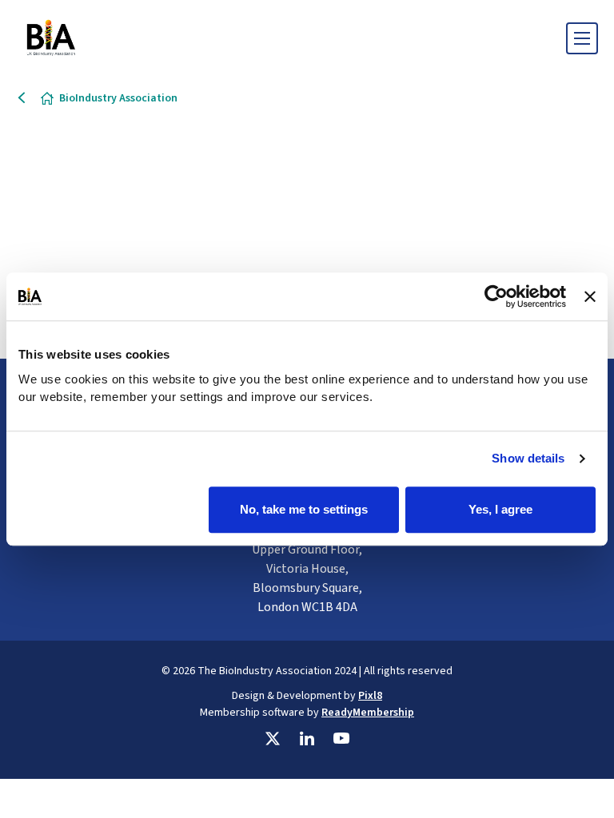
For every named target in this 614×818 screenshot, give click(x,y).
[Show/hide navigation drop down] (582, 38)
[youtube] (341, 739)
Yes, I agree (500, 509)
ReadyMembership (367, 713)
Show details (528, 458)
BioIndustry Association (118, 98)
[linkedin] (307, 739)
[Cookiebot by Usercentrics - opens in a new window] (496, 296)
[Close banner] (590, 296)
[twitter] (272, 739)
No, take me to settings (304, 509)
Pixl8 (370, 696)
